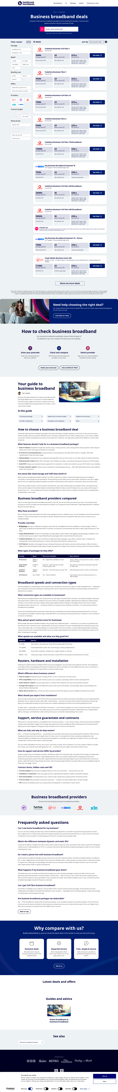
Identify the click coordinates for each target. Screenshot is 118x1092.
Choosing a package (26, 416)
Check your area (93, 3)
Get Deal (96, 55)
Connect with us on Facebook (62, 1071)
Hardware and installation (56, 421)
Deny (104, 1081)
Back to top (24, 912)
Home (55, 12)
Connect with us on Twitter (56, 1071)
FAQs (77, 421)
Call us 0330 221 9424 (70, 368)
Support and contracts (83, 416)
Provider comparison (26, 421)
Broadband (62, 12)
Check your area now (48, 368)
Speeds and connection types (57, 416)
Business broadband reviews (29, 1042)
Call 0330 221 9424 (62, 316)
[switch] (46, 1089)
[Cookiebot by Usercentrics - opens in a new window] (10, 1089)
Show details (83, 1089)
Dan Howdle (26, 393)
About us (59, 966)
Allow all (104, 1076)
